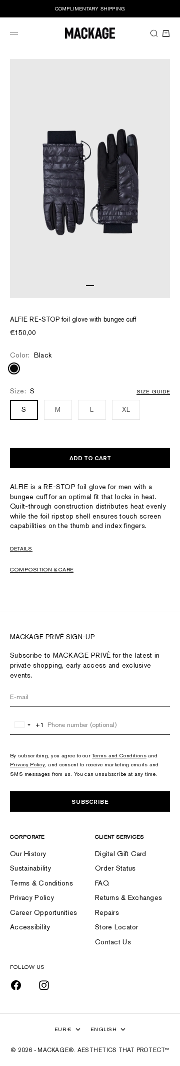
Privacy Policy (27, 764)
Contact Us (113, 941)
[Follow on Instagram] (44, 985)
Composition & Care (42, 569)
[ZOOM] (160, 288)
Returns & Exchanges (128, 897)
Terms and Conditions (119, 755)
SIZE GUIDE (153, 391)
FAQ (102, 883)
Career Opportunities (44, 912)
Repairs (107, 912)
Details (21, 548)
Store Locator (116, 926)
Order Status (115, 868)
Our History (28, 853)
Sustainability (30, 868)
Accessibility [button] (30, 926)
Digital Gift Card (120, 853)
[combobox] (27, 725)
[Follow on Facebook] (16, 985)
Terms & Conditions (41, 883)
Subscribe (90, 801)
